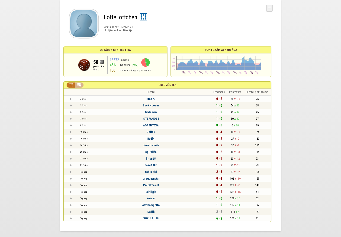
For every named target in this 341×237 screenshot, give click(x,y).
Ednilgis (150, 192)
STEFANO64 (151, 118)
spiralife (151, 152)
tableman (151, 112)
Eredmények (167, 85)
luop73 (150, 99)
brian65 (151, 158)
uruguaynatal (151, 178)
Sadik (151, 212)
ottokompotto (151, 205)
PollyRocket (151, 185)
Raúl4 (150, 138)
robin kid (151, 172)
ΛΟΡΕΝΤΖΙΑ (151, 125)
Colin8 (151, 132)
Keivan (151, 198)
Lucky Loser (151, 105)
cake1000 (151, 165)
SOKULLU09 (151, 218)
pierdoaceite (151, 145)
